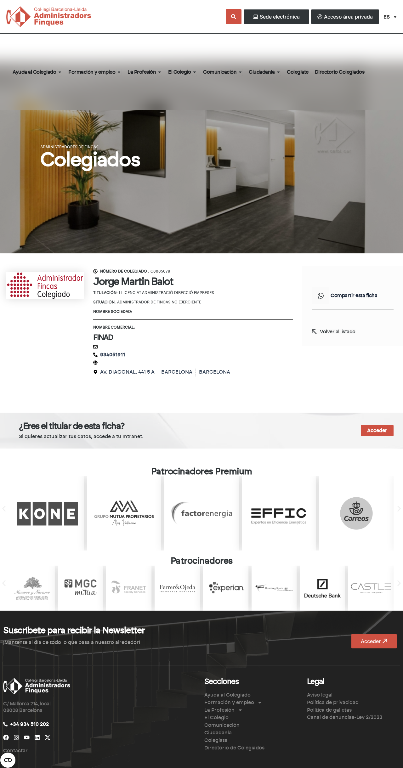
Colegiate (215, 740)
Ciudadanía (218, 732)
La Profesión (219, 710)
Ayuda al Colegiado (227, 694)
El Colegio (216, 717)
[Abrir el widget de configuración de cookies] (7, 760)
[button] (320, 295)
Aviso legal (319, 694)
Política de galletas (329, 710)
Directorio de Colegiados (234, 747)
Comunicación (222, 725)
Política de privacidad (333, 702)
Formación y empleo (229, 702)
